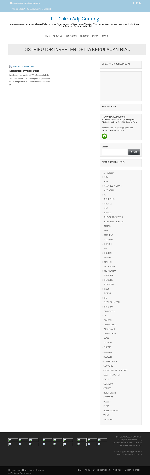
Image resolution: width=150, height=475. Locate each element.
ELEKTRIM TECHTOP (113, 222)
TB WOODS (109, 311)
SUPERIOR (109, 307)
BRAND (105, 36)
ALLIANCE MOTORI (113, 186)
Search (105, 147)
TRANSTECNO (110, 334)
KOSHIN (107, 253)
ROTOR (107, 293)
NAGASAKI (109, 275)
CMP (106, 208)
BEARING (107, 352)
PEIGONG (108, 280)
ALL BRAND (108, 173)
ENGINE (107, 379)
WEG (106, 338)
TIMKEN (107, 320)
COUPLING (108, 366)
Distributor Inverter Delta (24, 70)
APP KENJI (109, 190)
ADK (106, 181)
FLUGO (107, 226)
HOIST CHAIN (109, 393)
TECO (106, 316)
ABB (106, 177)
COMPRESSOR (110, 361)
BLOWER (107, 357)
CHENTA (108, 204)
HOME (47, 36)
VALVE (106, 415)
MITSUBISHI (109, 266)
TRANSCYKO (110, 325)
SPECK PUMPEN (112, 302)
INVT (106, 249)
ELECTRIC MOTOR (111, 375)
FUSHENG (108, 235)
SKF (106, 298)
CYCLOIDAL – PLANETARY (115, 370)
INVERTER (108, 397)
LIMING (107, 257)
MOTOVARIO (110, 271)
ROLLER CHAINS (111, 411)
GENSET (107, 388)
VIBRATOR (108, 420)
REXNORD (109, 284)
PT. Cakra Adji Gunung (75, 18)
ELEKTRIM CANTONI (113, 217)
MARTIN (107, 262)
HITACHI (108, 244)
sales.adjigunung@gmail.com (26, 3)
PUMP (106, 406)
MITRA (95, 36)
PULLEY (107, 402)
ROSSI (107, 289)
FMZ (106, 231)
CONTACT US (71, 36)
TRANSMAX (109, 329)
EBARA (107, 213)
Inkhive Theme (27, 470)
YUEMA (107, 347)
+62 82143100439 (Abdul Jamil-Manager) (31, 9)
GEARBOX (108, 384)
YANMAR (108, 342)
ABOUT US (57, 36)
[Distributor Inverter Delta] (21, 66)
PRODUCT (84, 36)
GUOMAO (108, 240)
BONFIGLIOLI (110, 199)
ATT (106, 195)
